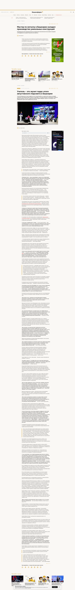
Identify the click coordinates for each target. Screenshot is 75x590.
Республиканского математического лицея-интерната (31, 203)
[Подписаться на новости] (40, 56)
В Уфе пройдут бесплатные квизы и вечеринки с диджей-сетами (49, 18)
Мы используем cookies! (20, 586)
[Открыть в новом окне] (22, 56)
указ (22, 253)
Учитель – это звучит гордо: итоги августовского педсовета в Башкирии (21, 18)
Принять (55, 587)
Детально (22, 85)
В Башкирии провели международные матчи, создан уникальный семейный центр (36, 18)
